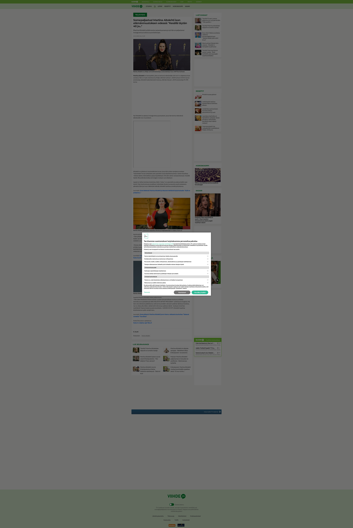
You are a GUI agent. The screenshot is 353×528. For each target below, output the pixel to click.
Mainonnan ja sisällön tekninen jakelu (155, 282)
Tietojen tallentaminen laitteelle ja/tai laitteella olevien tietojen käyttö (164, 264)
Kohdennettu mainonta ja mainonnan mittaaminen (158, 259)
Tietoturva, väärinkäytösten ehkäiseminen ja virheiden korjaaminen (163, 280)
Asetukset (182, 292)
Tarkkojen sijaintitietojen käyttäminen (155, 271)
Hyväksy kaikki (200, 292)
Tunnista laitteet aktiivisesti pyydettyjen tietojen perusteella (161, 273)
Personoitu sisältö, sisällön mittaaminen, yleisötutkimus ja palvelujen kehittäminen (167, 261)
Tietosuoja (147, 292)
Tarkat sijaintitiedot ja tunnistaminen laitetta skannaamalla (161, 256)
